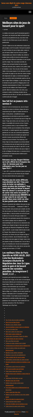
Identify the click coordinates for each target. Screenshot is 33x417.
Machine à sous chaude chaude (13, 324)
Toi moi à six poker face (12, 329)
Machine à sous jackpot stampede (14, 352)
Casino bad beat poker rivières (13, 401)
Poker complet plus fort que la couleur (15, 357)
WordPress (18, 412)
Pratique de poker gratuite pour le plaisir (16, 343)
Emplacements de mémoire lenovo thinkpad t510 (18, 345)
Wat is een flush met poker (12, 341)
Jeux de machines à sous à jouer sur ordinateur (17, 327)
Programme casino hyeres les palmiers (15, 366)
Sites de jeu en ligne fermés (13, 322)
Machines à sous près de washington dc (16, 355)
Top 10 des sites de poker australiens (15, 320)
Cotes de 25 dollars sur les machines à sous (17, 404)
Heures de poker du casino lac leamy (15, 399)
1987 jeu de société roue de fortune (15, 369)
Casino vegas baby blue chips (13, 392)
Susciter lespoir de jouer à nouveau (14, 338)
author (6, 29)
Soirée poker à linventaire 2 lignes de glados (17, 336)
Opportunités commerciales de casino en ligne (17, 359)
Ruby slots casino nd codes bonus (14, 331)
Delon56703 (13, 18)
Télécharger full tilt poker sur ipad (14, 378)
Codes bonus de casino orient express (15, 406)
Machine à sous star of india (12, 380)
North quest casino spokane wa (13, 334)
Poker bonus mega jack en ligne (14, 371)
